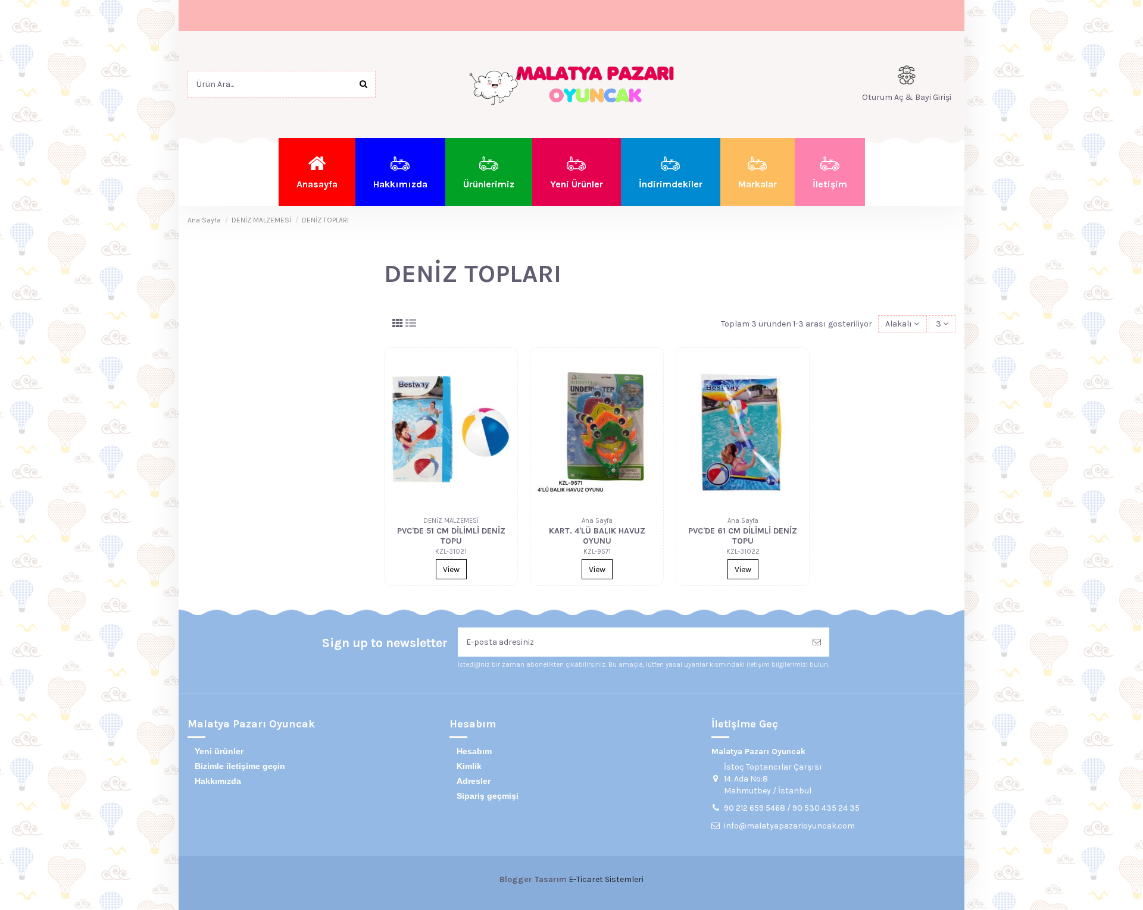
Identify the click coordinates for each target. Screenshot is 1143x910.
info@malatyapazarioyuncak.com (789, 826)
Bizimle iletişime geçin (240, 766)
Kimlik (469, 766)
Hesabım (474, 751)
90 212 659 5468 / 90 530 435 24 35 (792, 808)
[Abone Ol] (816, 642)
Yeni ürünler (219, 751)
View (451, 569)
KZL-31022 (743, 552)
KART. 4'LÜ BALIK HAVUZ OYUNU (597, 536)
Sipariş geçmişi (488, 796)
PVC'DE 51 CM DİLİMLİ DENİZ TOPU (451, 536)
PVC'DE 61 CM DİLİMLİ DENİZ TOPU (742, 536)
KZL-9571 (597, 552)
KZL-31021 (451, 552)
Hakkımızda (218, 781)
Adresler (474, 781)
